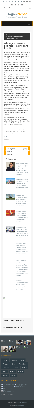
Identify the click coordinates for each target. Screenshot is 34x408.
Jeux (22, 360)
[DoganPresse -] (17, 307)
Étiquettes (6, 139)
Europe (11, 35)
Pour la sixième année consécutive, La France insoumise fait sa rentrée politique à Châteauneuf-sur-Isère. (22, 183)
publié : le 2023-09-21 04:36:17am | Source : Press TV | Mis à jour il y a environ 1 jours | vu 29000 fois (16, 132)
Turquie (13, 375)
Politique (5, 364)
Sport (13, 364)
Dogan (17, 15)
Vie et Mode (6, 368)
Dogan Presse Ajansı (21, 402)
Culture (24, 368)
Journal (5, 375)
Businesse (14, 360)
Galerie (5, 360)
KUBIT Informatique (19, 405)
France (12, 371)
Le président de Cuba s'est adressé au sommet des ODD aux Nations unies (11, 154)
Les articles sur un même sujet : (16, 130)
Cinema (16, 368)
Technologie (22, 364)
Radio (5, 371)
